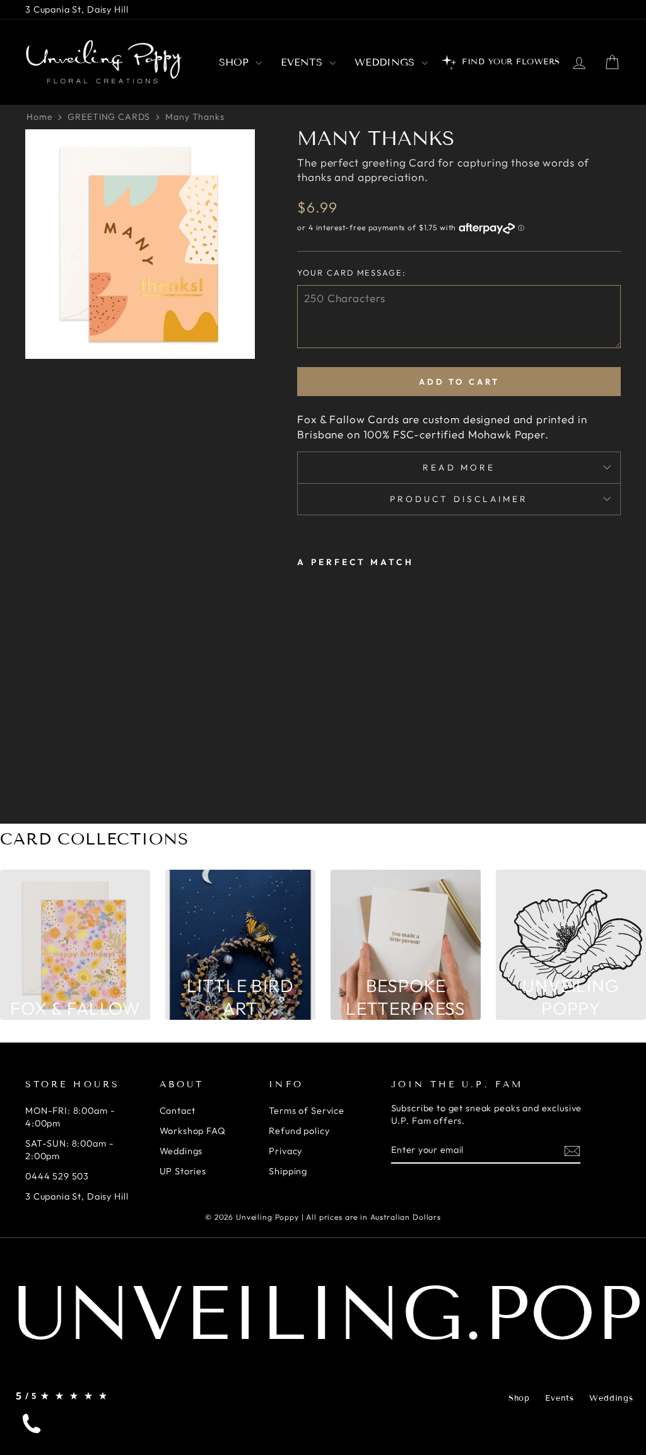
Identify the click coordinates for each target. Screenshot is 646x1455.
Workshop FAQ (193, 1131)
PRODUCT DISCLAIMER (459, 499)
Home (39, 116)
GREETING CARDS (109, 116)
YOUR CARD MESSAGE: (351, 272)
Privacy (285, 1151)
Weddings (386, 62)
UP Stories (183, 1171)
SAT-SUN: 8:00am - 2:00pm (69, 1150)
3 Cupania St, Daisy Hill (76, 9)
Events (303, 62)
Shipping (288, 1171)
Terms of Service (306, 1110)
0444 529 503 (57, 1176)
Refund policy (299, 1131)
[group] (75, 945)
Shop (235, 62)
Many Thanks (194, 116)
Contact (178, 1110)
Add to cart (459, 382)
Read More (459, 467)
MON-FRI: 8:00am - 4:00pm (70, 1117)
